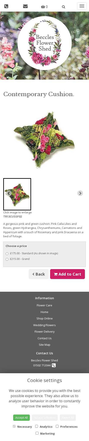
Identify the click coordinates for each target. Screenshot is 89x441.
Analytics (45, 427)
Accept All (21, 417)
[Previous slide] (9, 193)
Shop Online (45, 318)
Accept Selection (45, 417)
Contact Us (45, 338)
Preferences (69, 427)
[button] (17, 194)
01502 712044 (42, 365)
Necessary (24, 427)
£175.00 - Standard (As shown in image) (34, 253)
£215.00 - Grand (20, 259)
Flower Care (44, 305)
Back (39, 274)
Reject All (68, 417)
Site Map (44, 345)
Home (44, 312)
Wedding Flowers (44, 325)
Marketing (47, 433)
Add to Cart (69, 274)
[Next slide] (80, 193)
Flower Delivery (45, 331)
